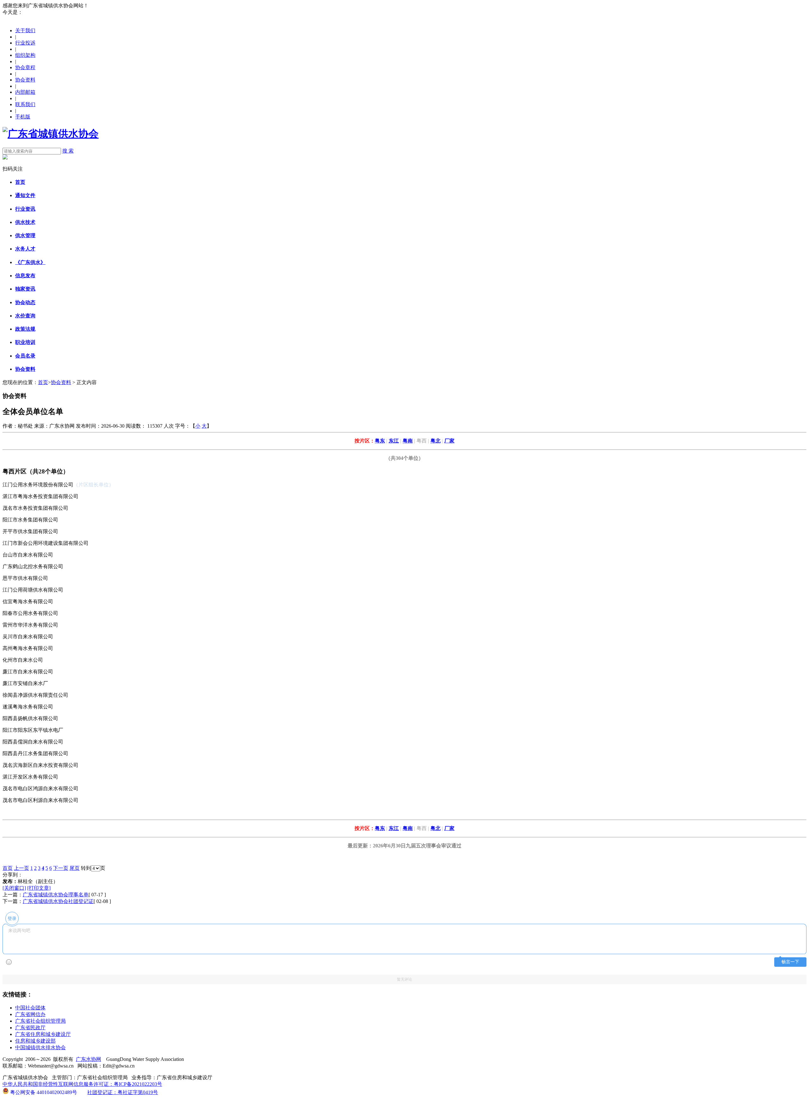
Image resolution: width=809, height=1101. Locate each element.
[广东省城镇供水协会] (51, 133)
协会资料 (25, 79)
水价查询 (25, 315)
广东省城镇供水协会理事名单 (55, 894)
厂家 (449, 440)
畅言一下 (790, 962)
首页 (20, 182)
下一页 (60, 868)
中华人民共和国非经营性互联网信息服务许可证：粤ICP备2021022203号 (82, 1084)
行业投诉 (25, 42)
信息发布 (25, 275)
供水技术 (25, 222)
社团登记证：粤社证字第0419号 (122, 1092)
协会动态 (25, 302)
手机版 (22, 116)
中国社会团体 (30, 1007)
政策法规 (25, 329)
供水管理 (25, 235)
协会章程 (25, 67)
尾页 (75, 868)
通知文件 (25, 195)
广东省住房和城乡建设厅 (43, 1034)
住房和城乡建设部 (35, 1041)
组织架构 (25, 55)
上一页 (21, 868)
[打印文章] (39, 888)
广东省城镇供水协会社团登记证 (58, 901)
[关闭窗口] (14, 888)
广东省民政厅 (30, 1027)
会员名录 (25, 355)
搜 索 (68, 150)
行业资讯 (25, 209)
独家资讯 (25, 289)
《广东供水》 (30, 262)
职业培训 (25, 342)
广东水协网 (88, 1059)
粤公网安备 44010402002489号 (43, 1092)
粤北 (435, 440)
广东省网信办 (30, 1014)
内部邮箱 (25, 92)
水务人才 (25, 248)
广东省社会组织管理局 (40, 1021)
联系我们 (25, 104)
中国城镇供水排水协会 (40, 1047)
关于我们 (25, 30)
